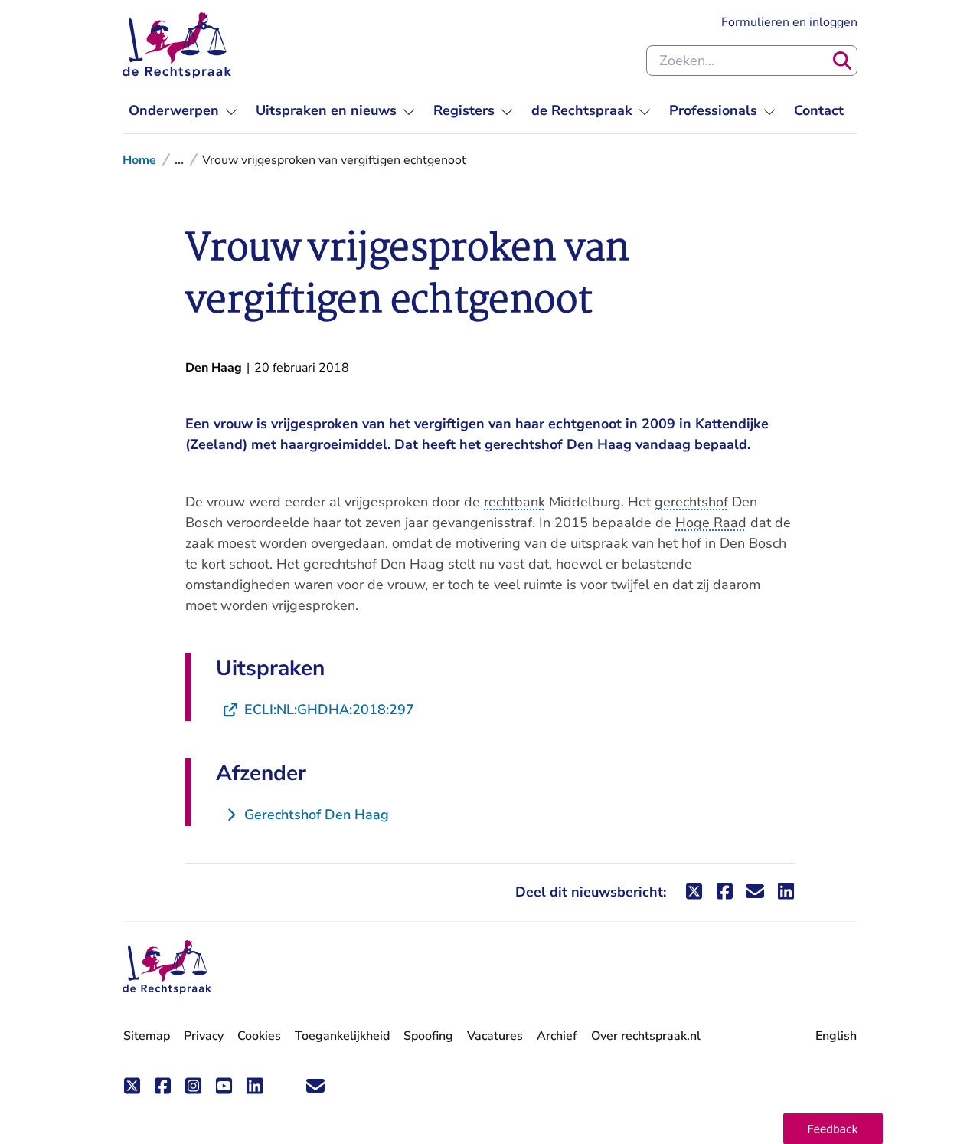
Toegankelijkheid (342, 1036)
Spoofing (428, 1036)
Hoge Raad (710, 522)
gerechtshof (691, 502)
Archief (557, 1036)
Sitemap (146, 1036)
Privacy (204, 1036)
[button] (833, 1128)
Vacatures (495, 1036)
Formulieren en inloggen (789, 22)
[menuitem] (182, 110)
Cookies (259, 1036)
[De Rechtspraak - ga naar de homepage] (176, 45)
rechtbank (514, 502)
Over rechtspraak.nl (646, 1036)
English (836, 1036)
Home (139, 160)
